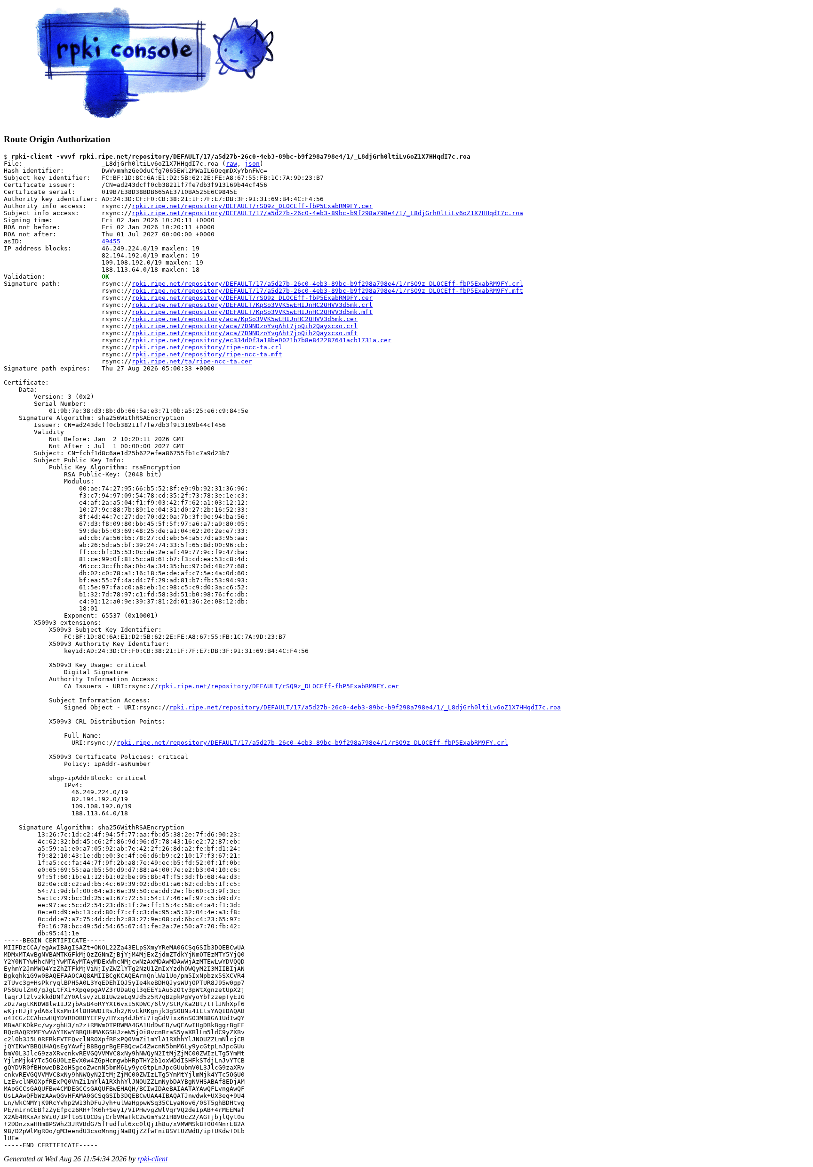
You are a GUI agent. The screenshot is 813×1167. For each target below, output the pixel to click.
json (252, 163)
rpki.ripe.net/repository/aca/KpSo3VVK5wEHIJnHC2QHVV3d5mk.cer (245, 318)
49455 (111, 241)
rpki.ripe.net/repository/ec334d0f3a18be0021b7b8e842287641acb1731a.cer (261, 340)
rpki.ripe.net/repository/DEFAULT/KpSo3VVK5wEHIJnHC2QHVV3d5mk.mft (252, 311)
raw (231, 163)
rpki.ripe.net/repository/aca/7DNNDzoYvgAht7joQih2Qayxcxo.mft (245, 333)
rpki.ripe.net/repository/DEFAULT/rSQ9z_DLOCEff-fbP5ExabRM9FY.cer (252, 205)
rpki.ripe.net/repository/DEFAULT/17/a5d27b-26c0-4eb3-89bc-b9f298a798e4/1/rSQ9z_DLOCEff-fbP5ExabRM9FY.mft (327, 290)
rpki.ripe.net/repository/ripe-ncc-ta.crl (207, 347)
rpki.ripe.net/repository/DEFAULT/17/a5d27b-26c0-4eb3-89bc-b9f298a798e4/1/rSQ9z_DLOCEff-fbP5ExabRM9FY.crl (327, 283)
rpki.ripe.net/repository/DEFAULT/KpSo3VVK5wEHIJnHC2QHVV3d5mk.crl (252, 304)
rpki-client (152, 1159)
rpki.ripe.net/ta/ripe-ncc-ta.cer (192, 361)
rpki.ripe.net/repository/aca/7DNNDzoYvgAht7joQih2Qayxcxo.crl (245, 326)
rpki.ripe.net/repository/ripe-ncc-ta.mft (207, 354)
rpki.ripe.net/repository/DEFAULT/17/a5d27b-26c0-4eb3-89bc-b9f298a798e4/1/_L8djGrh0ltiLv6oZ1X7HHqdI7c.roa (327, 213)
